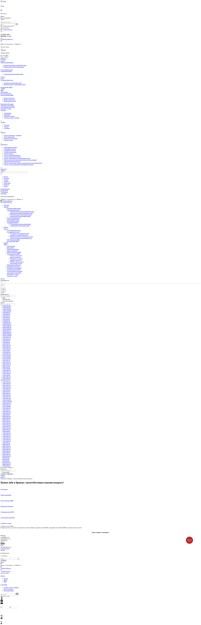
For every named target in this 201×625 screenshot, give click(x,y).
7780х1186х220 (7, 439)
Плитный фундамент (10, 149)
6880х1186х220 (7, 428)
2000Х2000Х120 (7, 332)
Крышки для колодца (9, 99)
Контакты (3, 169)
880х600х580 (6, 461)
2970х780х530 (6, 360)
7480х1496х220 (7, 438)
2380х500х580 (6, 344)
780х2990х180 (6, 443)
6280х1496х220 (7, 423)
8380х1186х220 (7, 449)
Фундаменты (4, 92)
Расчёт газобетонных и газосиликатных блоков (17, 158)
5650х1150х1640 (7, 400)
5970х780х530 (6, 410)
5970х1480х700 (7, 408)
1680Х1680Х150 (7, 327)
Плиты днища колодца (10, 101)
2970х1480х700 (7, 358)
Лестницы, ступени (6, 108)
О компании (7, 113)
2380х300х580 (6, 340)
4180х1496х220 (7, 383)
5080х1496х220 (7, 395)
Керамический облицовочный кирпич (14, 67)
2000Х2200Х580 (7, 334)
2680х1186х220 (7, 345)
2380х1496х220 (7, 339)
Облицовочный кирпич (7, 62)
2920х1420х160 (7, 355)
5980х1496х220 (7, 413)
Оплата (6, 126)
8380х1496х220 (7, 451)
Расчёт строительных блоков (12, 155)
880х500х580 (6, 459)
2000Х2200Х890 (7, 335)
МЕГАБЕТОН (6, 299)
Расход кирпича (8, 153)
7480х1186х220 (7, 436)
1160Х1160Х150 (7, 309)
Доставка (7, 125)
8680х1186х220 (7, 454)
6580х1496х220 (7, 426)
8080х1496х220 (7, 447)
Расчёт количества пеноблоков (12, 157)
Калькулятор (4, 144)
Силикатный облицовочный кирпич (13, 74)
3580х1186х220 (7, 373)
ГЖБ (4, 298)
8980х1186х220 (7, 462)
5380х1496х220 (7, 398)
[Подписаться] (17, 594)
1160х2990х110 (7, 312)
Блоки (2, 78)
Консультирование (9, 137)
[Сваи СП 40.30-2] (11, 547)
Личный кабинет (5, 189)
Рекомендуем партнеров (11, 138)
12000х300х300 (7, 322)
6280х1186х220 (7, 421)
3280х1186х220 (7, 370)
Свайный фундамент (10, 150)
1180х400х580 (6, 317)
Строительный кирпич (7, 70)
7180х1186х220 (7, 433)
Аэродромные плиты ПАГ (8, 107)
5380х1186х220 (7, 396)
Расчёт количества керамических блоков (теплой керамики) (20, 160)
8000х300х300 (6, 444)
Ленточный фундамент (10, 147)
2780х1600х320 (7, 352)
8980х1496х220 (7, 464)
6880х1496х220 (7, 429)
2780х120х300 (6, 350)
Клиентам (3, 110)
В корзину (3, 560)
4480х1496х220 (7, 386)
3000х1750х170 (7, 365)
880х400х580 (6, 457)
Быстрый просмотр (6, 547)
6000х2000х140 (7, 416)
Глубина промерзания (10, 152)
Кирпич (3, 61)
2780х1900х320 (7, 354)
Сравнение (5, 190)
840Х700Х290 (6, 452)
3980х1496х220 (7, 378)
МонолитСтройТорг (8, 301)
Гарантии (7, 128)
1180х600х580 (6, 321)
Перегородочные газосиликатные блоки (14, 84)
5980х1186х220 (7, 411)
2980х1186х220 (7, 362)
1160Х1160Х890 (7, 311)
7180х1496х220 (7, 434)
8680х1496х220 (7, 456)
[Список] (4, 544)
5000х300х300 (6, 391)
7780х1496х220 (7, 441)
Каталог (3, 58)
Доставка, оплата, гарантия (11, 118)
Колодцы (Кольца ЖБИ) (7, 95)
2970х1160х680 (7, 357)
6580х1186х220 (7, 424)
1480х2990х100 (7, 324)
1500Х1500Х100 (7, 325)
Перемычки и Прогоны (7, 104)
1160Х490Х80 (6, 314)
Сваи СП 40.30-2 (5, 548)
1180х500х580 (6, 319)
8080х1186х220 (7, 446)
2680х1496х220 (7, 347)
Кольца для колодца (9, 98)
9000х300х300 (6, 466)
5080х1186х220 (7, 393)
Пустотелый (6, 472)
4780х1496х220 (7, 390)
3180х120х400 (6, 368)
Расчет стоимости (8, 589)
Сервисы (3, 132)
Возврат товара (8, 140)
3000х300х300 (6, 367)
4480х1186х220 (7, 385)
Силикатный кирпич (6, 71)
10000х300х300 (7, 306)
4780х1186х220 (7, 388)
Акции (2, 170)
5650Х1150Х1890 (7, 401)
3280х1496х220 (7, 372)
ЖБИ (2, 90)
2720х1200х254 (7, 349)
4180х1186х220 (7, 382)
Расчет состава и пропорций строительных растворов (18, 164)
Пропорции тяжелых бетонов (12, 161)
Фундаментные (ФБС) (7, 87)
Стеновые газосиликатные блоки (13, 83)
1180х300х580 (6, 316)
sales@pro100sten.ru (7, 39)
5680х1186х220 (7, 403)
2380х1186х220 (7, 337)
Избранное (5, 192)
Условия (3, 122)
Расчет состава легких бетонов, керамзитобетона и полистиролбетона (23, 163)
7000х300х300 (6, 431)
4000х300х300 (6, 380)
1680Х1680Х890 (7, 329)
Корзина (4, 193)
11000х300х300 (7, 307)
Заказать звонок (5, 28)
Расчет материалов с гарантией (12, 135)
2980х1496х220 (7, 363)
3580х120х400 (6, 375)
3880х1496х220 (7, 377)
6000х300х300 (6, 419)
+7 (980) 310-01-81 (7, 29)
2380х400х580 (6, 342)
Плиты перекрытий (6, 93)
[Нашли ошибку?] (100, 623)
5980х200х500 (6, 415)
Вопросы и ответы (9, 116)
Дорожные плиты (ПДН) (7, 105)
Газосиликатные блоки (7, 80)
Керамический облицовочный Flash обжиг (15, 65)
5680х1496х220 (7, 405)
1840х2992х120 (7, 330)
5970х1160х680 (7, 406)
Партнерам (7, 114)
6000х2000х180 (7, 418)
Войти (4, 50)
